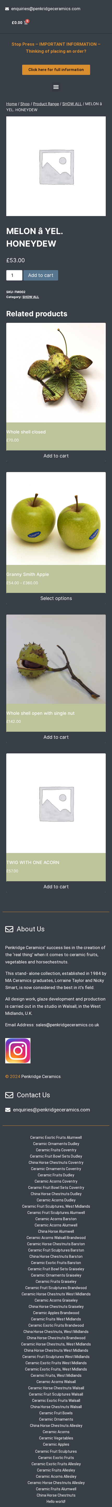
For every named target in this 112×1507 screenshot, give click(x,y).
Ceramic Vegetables (56, 1438)
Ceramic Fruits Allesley (56, 1470)
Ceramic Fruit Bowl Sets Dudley (56, 1156)
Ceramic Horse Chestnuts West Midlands (56, 1294)
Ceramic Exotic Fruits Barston (56, 1263)
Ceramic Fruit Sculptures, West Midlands (56, 1206)
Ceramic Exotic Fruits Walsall (56, 1400)
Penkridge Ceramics (41, 1076)
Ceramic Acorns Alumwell (56, 1225)
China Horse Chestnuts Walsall (56, 1407)
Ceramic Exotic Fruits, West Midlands (56, 1369)
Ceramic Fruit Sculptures (56, 1451)
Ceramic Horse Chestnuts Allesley (56, 1483)
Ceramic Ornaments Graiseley (56, 1275)
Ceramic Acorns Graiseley (56, 1300)
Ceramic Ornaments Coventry (56, 1169)
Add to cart (40, 275)
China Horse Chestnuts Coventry (56, 1162)
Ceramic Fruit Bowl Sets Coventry (56, 1188)
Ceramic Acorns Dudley (56, 1200)
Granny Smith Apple (27, 574)
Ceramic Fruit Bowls (56, 1413)
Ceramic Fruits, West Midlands (56, 1375)
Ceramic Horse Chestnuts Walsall (56, 1388)
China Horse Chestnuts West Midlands (56, 1350)
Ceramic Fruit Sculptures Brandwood (56, 1288)
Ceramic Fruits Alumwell (56, 1489)
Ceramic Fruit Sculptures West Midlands (56, 1357)
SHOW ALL (30, 297)
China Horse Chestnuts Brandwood (56, 1338)
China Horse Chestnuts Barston (56, 1256)
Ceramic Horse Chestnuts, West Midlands (56, 1344)
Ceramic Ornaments (56, 1419)
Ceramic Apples (56, 1444)
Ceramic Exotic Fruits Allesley (56, 1464)
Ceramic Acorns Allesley (56, 1476)
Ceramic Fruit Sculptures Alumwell (56, 1213)
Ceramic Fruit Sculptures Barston (56, 1250)
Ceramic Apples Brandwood (56, 1313)
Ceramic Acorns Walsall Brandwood (56, 1238)
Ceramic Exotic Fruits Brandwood (56, 1325)
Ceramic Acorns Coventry (56, 1181)
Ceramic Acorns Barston (56, 1219)
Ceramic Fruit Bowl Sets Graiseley (56, 1269)
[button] (56, 87)
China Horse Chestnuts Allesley (56, 1425)
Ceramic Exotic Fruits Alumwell (56, 1137)
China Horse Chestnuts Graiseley (56, 1307)
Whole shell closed (26, 431)
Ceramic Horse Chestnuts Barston (56, 1244)
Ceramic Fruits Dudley (56, 1175)
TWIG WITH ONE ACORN (32, 862)
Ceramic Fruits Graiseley (56, 1281)
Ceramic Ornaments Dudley (56, 1144)
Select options (56, 598)
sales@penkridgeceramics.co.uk (67, 1024)
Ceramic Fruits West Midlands (56, 1319)
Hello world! (56, 1501)
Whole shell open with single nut (40, 713)
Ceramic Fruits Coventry (56, 1150)
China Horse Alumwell (56, 1231)
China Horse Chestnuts (56, 1495)
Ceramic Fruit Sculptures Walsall (56, 1394)
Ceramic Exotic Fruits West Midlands (56, 1363)
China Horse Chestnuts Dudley (56, 1194)
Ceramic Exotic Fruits (56, 1458)
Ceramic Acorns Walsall (56, 1382)
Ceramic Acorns (56, 1432)
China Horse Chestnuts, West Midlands (56, 1332)
